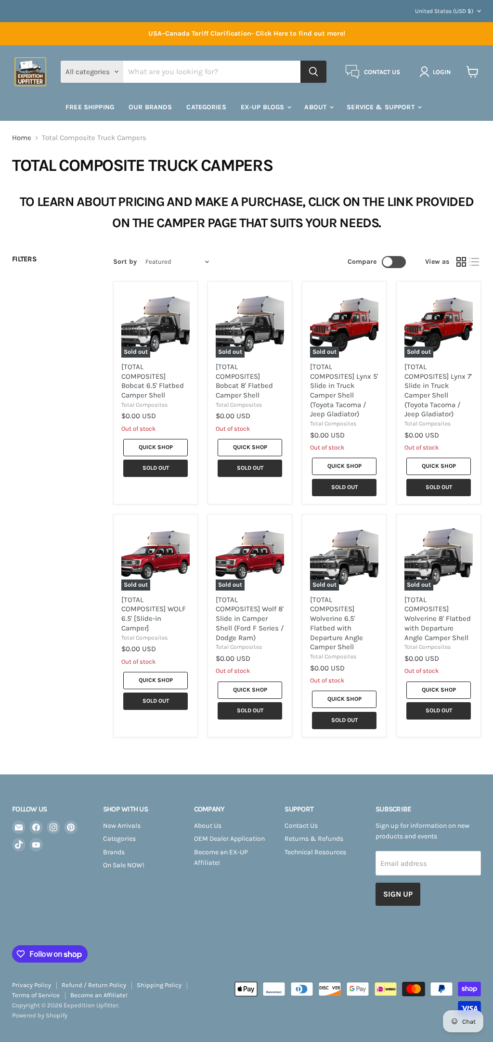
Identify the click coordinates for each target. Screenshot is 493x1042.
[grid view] (461, 262)
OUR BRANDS (150, 107)
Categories (119, 839)
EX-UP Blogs (263, 107)
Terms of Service (36, 995)
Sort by (125, 262)
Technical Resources (315, 852)
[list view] (474, 262)
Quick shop (156, 447)
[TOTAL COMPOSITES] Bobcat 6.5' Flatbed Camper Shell (152, 380)
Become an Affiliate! (99, 995)
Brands (114, 852)
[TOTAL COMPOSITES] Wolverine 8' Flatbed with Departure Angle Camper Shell (437, 618)
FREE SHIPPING (89, 107)
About (316, 107)
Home (21, 138)
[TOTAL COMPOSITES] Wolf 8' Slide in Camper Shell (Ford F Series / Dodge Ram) (250, 618)
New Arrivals (122, 826)
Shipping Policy (159, 985)
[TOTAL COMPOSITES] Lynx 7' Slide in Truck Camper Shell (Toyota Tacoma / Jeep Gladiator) (438, 390)
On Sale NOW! (123, 865)
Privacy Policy (31, 985)
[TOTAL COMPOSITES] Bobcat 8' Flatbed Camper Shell (244, 380)
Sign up (398, 894)
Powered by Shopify (39, 1015)
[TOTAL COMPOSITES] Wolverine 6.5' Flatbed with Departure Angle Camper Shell (336, 623)
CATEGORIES (206, 107)
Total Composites (144, 404)
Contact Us (301, 826)
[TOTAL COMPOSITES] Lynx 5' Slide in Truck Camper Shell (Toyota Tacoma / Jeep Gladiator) (344, 390)
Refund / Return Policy (94, 985)
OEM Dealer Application (229, 839)
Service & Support (381, 107)
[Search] (313, 72)
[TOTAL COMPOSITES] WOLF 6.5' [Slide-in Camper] (153, 613)
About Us (207, 826)
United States (444, 11)
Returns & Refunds (314, 839)
